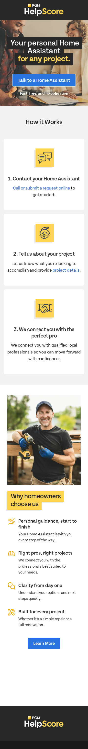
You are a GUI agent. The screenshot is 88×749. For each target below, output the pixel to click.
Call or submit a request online (41, 188)
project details (66, 270)
